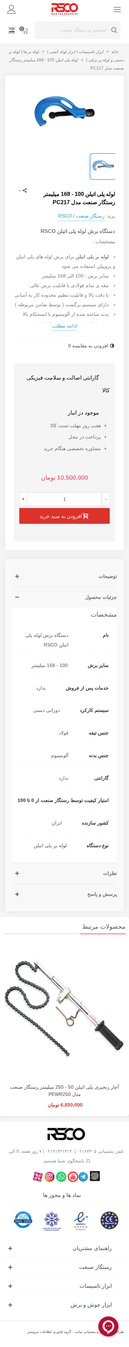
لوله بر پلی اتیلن (92, 256)
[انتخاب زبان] (11, 30)
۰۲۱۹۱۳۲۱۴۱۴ (58, 1151)
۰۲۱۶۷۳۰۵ (86, 1151)
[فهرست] (117, 8)
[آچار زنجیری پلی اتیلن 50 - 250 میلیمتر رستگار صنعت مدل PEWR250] (64, 1010)
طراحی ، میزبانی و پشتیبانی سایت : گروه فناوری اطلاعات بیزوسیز (75, 1332)
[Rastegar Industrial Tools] (64, 9)
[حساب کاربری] (11, 8)
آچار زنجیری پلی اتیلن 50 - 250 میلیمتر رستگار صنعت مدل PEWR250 (64, 1090)
